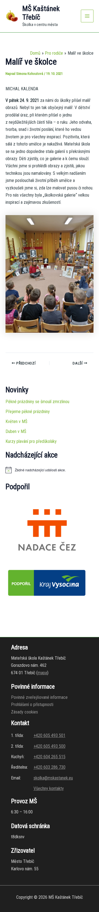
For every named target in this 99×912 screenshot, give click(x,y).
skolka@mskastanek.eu (53, 778)
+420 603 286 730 (49, 767)
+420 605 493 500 (49, 746)
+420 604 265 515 (49, 756)
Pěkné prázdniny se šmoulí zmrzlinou (37, 401)
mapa (42, 672)
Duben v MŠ (16, 431)
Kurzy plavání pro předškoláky (31, 441)
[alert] (50, 470)
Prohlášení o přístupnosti (32, 704)
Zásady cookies (24, 712)
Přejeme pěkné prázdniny (28, 411)
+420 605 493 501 (49, 735)
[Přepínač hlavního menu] (87, 16)
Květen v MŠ (16, 421)
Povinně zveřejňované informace (39, 697)
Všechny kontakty (49, 788)
